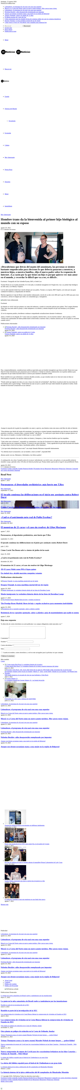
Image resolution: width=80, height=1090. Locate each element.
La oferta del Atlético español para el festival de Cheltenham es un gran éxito (31, 1063)
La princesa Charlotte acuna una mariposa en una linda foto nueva (25, 899)
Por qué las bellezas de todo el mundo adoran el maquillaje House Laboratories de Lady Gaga (33, 862)
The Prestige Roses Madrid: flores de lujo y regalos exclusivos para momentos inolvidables (37, 603)
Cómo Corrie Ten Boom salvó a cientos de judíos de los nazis (31, 507)
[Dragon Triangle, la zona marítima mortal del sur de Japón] (19, 581)
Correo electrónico (7, 645)
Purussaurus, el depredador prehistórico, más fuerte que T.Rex (32, 484)
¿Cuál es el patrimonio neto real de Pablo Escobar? (26, 517)
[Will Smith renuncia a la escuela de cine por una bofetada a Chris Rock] (42, 673)
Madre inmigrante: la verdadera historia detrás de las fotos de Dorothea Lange (32, 594)
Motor (6, 194)
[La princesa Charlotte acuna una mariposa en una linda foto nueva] (12, 898)
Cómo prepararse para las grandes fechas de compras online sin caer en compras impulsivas (33, 19)
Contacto (7, 982)
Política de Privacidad (11, 986)
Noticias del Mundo (11, 109)
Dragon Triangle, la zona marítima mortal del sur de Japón (22, 21)
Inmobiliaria (8, 206)
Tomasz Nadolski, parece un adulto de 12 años (19, 15)
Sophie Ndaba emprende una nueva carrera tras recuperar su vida (25, 881)
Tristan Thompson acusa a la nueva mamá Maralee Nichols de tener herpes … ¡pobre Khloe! (38, 1041)
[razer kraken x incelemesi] (40, 1088)
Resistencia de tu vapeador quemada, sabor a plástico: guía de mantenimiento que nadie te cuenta (40, 613)
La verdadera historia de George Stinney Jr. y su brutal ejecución (24, 680)
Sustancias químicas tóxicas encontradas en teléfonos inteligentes (24, 825)
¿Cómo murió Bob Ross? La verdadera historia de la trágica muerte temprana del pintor (31, 666)
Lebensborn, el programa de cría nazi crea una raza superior (23, 7)
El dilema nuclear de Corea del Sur (15, 17)
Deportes (7, 182)
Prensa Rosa (8, 169)
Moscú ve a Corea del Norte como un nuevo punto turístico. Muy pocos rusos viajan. (31, 8)
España (7, 96)
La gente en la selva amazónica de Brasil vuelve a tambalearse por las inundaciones (34, 1001)
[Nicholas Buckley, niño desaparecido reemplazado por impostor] (25, 327)
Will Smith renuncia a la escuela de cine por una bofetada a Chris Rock (26, 675)
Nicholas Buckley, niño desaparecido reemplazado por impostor (24, 12)
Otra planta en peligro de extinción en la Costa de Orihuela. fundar (28, 1031)
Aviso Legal (8, 980)
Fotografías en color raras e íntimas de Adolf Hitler (20, 699)
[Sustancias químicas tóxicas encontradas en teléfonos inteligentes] (15, 823)
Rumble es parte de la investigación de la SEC (19, 1011)
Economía (8, 133)
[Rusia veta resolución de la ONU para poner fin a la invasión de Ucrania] (15, 842)
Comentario (5, 638)
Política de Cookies (11, 984)
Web (2, 649)
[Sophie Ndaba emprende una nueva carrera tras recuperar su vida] (15, 879)
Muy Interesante (10, 157)
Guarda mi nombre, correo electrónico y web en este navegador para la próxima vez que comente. (33, 652)
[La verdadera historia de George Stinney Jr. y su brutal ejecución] (11, 678)
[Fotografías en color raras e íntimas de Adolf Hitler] (15, 697)
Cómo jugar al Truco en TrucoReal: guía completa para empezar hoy (26, 22)
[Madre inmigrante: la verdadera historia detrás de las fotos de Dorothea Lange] (25, 590)
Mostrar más (4, 904)
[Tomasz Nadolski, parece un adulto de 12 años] (20, 332)
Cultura (7, 145)
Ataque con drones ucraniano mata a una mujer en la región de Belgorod (27, 14)
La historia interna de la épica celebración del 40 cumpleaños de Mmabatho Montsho (35, 1072)
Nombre (4, 641)
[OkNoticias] (16, 55)
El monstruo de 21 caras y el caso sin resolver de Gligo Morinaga (33, 527)
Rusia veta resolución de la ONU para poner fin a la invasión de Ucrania (27, 844)
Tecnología (12, 121)
